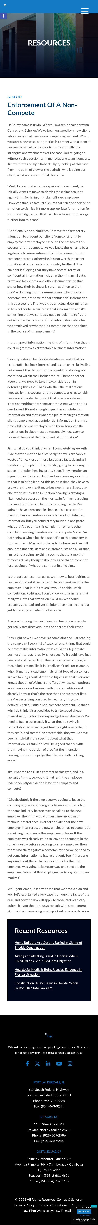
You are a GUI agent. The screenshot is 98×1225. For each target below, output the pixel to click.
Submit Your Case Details (84, 1211)
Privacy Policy (24, 1205)
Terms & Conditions (53, 1205)
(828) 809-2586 (54, 1135)
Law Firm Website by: (38, 1211)
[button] (3, 16)
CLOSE (94, 1206)
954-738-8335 (54, 1101)
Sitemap (78, 1205)
